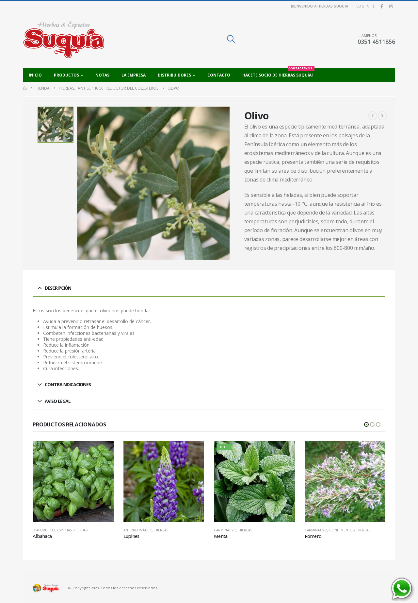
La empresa (133, 75)
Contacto (218, 75)
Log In (362, 6)
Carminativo (225, 530)
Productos (66, 75)
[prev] (372, 115)
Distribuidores (174, 75)
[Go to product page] (73, 481)
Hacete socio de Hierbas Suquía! (277, 73)
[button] (231, 39)
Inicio (35, 75)
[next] (382, 115)
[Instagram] (391, 6)
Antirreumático (138, 530)
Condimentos (342, 530)
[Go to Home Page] (25, 88)
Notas (102, 75)
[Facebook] (382, 6)
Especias (64, 530)
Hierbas (81, 530)
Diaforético (44, 530)
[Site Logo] (63, 39)
